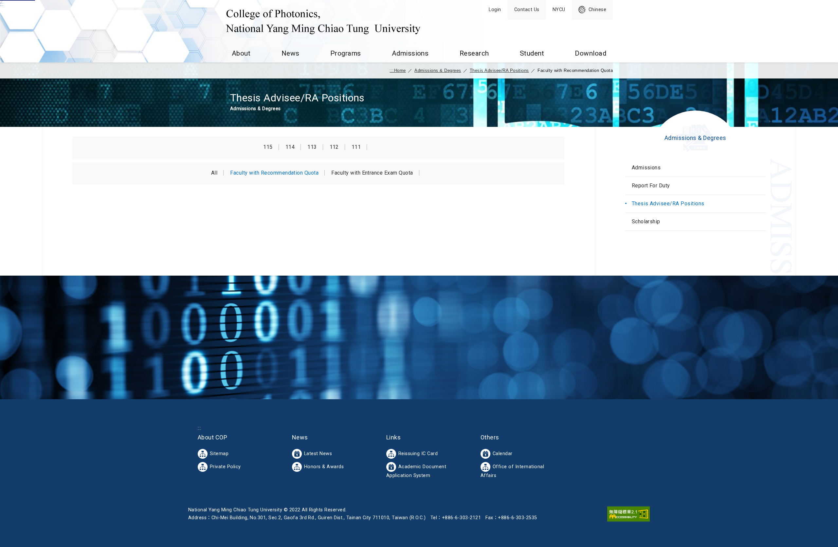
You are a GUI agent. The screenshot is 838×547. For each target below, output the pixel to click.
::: (1, 4)
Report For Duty (651, 185)
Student (532, 53)
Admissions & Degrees (437, 70)
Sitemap (219, 453)
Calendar (503, 453)
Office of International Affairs (512, 471)
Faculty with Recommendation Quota (274, 173)
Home (400, 70)
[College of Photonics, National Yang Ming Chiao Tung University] (323, 22)
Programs (345, 53)
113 (312, 147)
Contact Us (526, 9)
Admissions (410, 53)
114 (290, 147)
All (214, 173)
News (291, 53)
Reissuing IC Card (418, 453)
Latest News (318, 453)
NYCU (559, 9)
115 (267, 147)
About (241, 53)
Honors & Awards (324, 467)
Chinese (597, 9)
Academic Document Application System (416, 471)
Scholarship (646, 221)
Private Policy (225, 467)
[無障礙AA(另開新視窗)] (628, 514)
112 (334, 147)
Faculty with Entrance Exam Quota (372, 173)
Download (590, 53)
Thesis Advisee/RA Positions (499, 70)
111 (356, 147)
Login (495, 9)
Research (474, 53)
